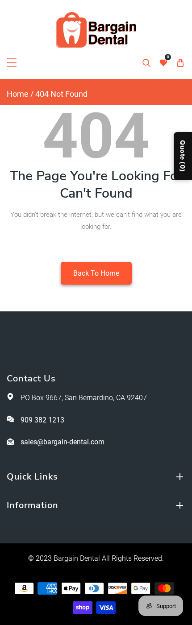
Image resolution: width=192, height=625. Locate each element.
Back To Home (96, 273)
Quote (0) (183, 156)
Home (18, 94)
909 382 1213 (42, 420)
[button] (12, 63)
